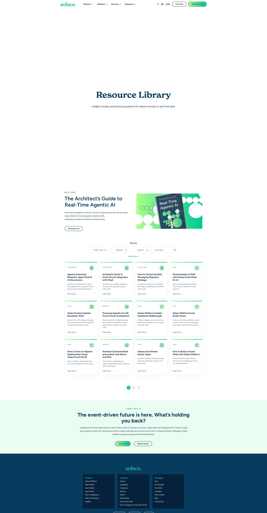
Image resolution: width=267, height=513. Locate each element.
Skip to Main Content (10, 2)
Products (88, 478)
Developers (159, 478)
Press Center (124, 498)
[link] (138, 388)
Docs (156, 481)
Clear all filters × (133, 256)
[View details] (68, 4)
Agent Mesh (89, 485)
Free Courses (159, 495)
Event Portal (89, 491)
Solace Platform (91, 481)
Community (159, 501)
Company (124, 478)
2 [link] (134, 388)
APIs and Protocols (92, 498)
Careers (122, 481)
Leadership (124, 485)
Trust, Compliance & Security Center (133, 505)
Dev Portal (158, 488)
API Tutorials (159, 485)
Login (168, 4)
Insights (88, 501)
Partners (123, 491)
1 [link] (129, 388)
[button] (92, 3)
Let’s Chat (179, 4)
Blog (156, 498)
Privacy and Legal (126, 501)
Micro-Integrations (92, 495)
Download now (73, 229)
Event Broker (89, 488)
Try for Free (122, 444)
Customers (124, 488)
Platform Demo (197, 4)
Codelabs (158, 491)
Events (122, 495)
